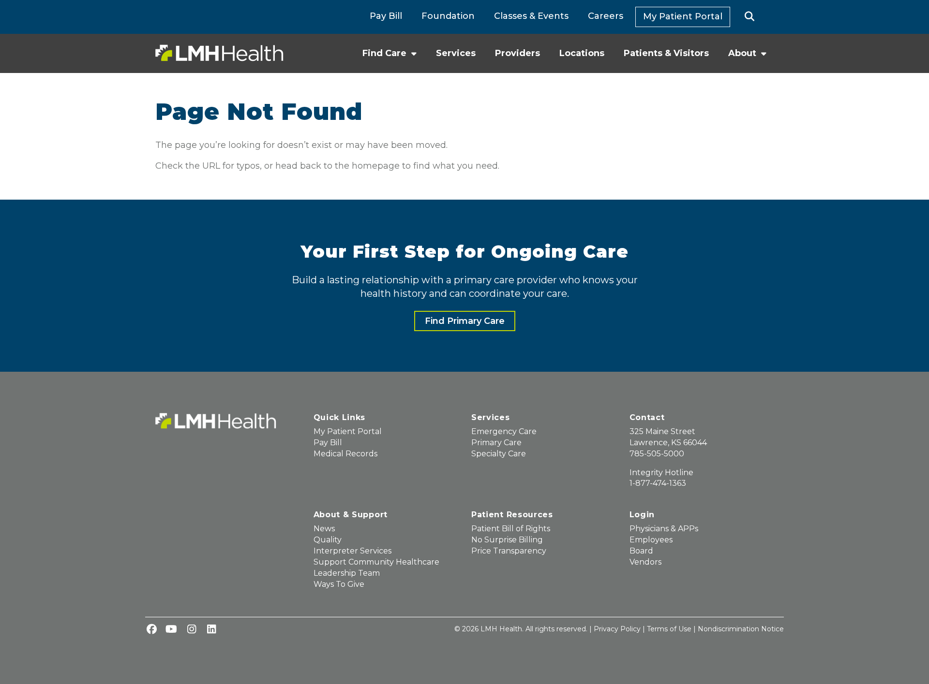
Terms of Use (669, 629)
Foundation (448, 16)
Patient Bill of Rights (510, 528)
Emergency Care (504, 431)
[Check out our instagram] (191, 630)
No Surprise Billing (507, 539)
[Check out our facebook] (151, 630)
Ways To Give (339, 584)
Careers (605, 16)
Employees (651, 539)
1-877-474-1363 (657, 483)
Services (456, 53)
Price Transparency (508, 550)
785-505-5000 (656, 453)
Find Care (384, 53)
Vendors (645, 562)
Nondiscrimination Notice (741, 629)
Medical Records (345, 453)
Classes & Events (531, 16)
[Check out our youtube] (171, 630)
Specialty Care (498, 453)
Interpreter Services (352, 550)
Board (641, 550)
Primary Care (496, 442)
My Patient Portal (682, 16)
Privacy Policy (617, 629)
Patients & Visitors (666, 53)
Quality (328, 539)
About (742, 53)
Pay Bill (386, 16)
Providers (517, 53)
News (324, 528)
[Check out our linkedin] (211, 630)
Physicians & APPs (663, 528)
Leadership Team (347, 573)
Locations (581, 53)
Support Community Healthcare (376, 562)
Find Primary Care (465, 321)
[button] (750, 17)
